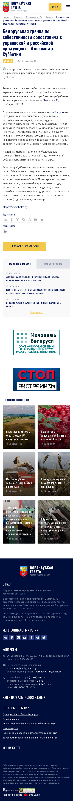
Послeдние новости (20, 264)
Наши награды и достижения (24, 697)
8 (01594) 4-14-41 (36, 677)
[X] (17, 220)
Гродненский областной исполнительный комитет (30, 732)
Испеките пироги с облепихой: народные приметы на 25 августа (33, 304)
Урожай (49, 17)
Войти (55, 6)
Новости (18, 17)
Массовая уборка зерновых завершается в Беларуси (19, 483)
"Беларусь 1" (50, 100)
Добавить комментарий (26, 246)
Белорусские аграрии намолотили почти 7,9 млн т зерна (53, 483)
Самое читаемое (53, 264)
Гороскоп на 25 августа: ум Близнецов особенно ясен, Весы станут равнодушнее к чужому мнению (35, 291)
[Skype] (35, 220)
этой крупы (57, 112)
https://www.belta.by (15, 207)
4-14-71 (43, 684)
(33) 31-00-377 (20, 687)
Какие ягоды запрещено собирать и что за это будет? (53, 435)
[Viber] (23, 220)
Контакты (10, 649)
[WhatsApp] (29, 220)
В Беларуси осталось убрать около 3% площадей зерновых (18, 435)
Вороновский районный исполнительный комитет (30, 737)
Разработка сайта (12, 794)
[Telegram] (41, 220)
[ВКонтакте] (5, 220)
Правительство (11, 719)
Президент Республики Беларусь (20, 714)
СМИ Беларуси (10, 728)
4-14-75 (39, 680)
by (60, 671)
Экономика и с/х (34, 17)
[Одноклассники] (11, 220)
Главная (7, 17)
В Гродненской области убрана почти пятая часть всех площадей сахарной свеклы (53, 526)
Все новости (36, 312)
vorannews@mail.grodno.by (21, 668)
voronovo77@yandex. (47, 671)
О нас (7, 584)
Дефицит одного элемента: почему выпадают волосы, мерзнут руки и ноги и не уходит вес (33, 278)
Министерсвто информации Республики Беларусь (30, 723)
